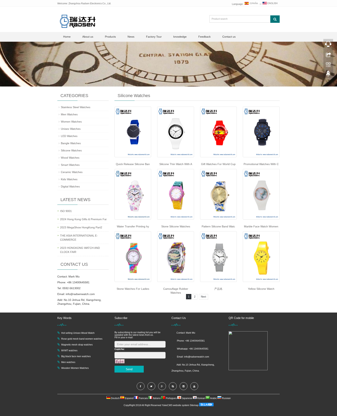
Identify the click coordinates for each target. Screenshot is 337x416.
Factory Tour (154, 36)
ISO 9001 (66, 211)
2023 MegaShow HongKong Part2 (81, 227)
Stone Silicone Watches (175, 226)
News (131, 36)
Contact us (229, 36)
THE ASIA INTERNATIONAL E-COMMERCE (79, 237)
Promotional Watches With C (261, 164)
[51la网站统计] (206, 405)
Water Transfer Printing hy (133, 226)
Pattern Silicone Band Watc (218, 226)
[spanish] (251, 4)
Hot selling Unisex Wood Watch (78, 333)
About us (87, 36)
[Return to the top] (328, 74)
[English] (270, 4)
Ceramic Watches (71, 172)
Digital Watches (70, 186)
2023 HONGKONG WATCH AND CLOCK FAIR (80, 249)
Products (110, 36)
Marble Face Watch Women (261, 226)
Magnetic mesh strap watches (77, 344)
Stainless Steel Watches (75, 107)
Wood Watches (70, 157)
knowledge (180, 36)
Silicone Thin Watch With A (175, 164)
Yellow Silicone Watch (261, 288)
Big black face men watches (76, 356)
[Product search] (275, 19)
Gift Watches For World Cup (218, 164)
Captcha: (119, 349)
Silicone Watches (71, 150)
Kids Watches (69, 179)
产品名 (218, 288)
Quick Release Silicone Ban (133, 164)
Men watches (68, 362)
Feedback (204, 36)
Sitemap (194, 405)
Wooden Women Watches (75, 368)
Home (67, 36)
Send (129, 369)
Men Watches (69, 114)
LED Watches (69, 136)
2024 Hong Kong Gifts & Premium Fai (83, 219)
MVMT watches (69, 350)
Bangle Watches (71, 143)
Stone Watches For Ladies (133, 288)
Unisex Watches (71, 128)
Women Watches (71, 121)
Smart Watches (70, 164)
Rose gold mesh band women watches (81, 338)
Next (203, 296)
